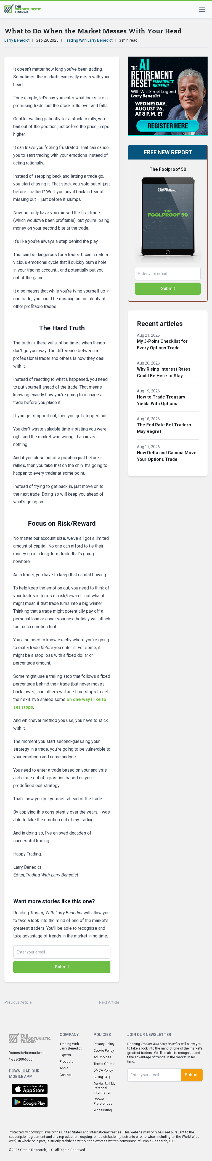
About (64, 1068)
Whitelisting (103, 1110)
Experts (65, 1055)
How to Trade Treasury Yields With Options (161, 400)
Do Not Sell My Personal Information (104, 1088)
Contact (66, 1075)
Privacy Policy (104, 1044)
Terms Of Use (104, 1064)
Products (66, 1062)
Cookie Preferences (103, 1101)
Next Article (109, 1002)
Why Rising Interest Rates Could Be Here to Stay (163, 372)
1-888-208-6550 (21, 1059)
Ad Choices (102, 1057)
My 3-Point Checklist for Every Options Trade (162, 344)
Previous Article (18, 1002)
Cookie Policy (104, 1051)
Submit (62, 966)
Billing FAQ (102, 1077)
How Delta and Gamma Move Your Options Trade (167, 456)
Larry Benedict (17, 40)
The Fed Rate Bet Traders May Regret (164, 428)
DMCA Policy (103, 1070)
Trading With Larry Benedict (89, 40)
